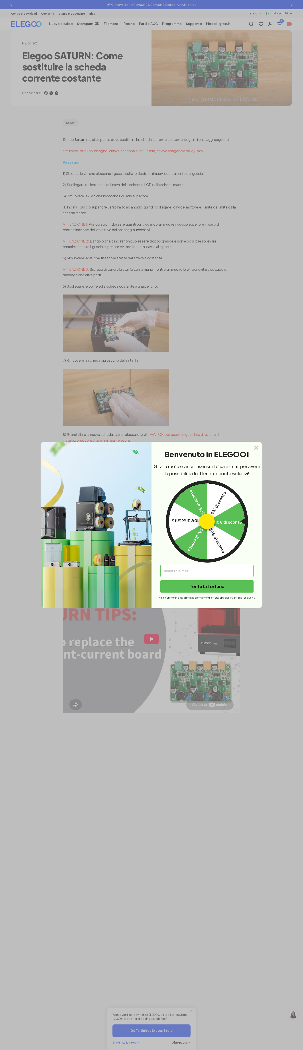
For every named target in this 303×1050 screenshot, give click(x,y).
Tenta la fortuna (207, 586)
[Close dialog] (256, 448)
